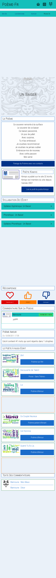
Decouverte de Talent (29, 370)
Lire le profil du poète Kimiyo (37, 189)
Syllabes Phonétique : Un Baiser (17, 223)
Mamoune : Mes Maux (19, 482)
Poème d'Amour (37, 391)
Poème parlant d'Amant (37, 423)
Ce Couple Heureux (28, 416)
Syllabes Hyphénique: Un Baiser (17, 206)
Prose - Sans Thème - (37, 376)
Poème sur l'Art (37, 362)
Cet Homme (25, 431)
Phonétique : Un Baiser (13, 215)
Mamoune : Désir (17, 487)
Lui (21, 385)
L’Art (22, 355)
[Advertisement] (28, 47)
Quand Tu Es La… (27, 445)
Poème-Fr (10, 4)
